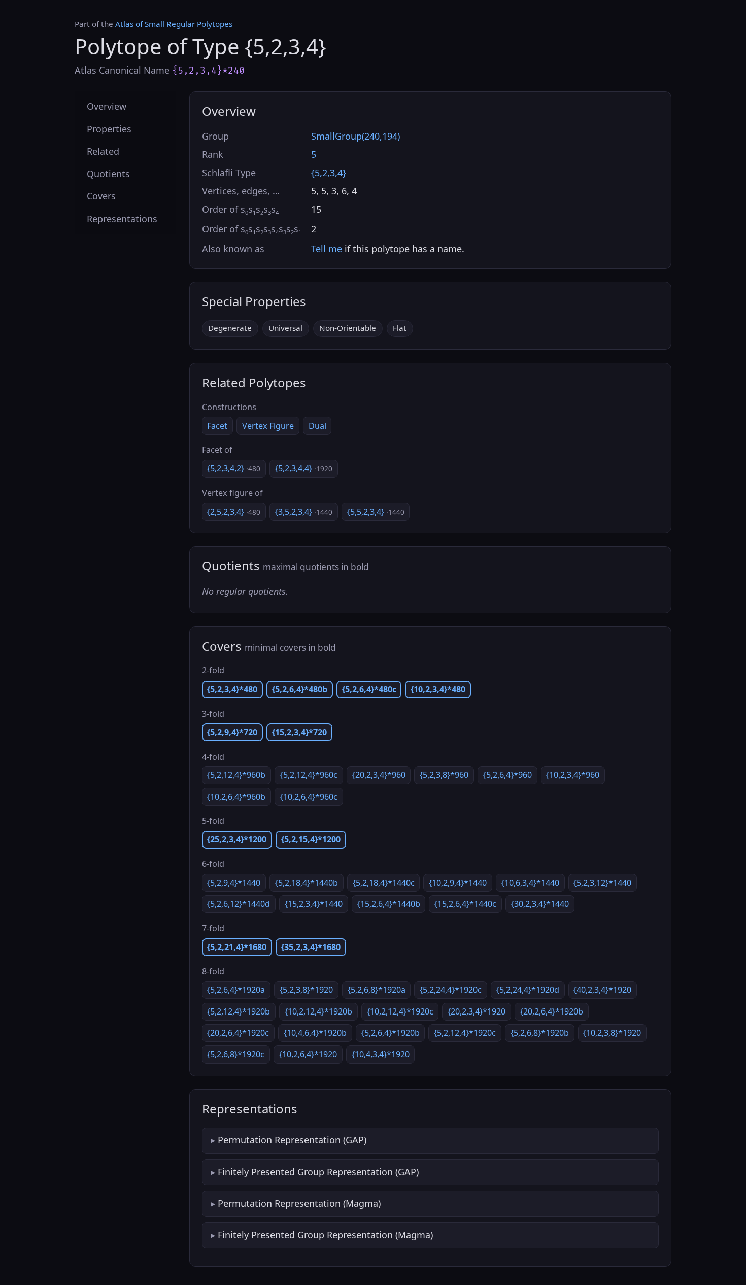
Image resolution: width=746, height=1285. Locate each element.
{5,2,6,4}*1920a (236, 989)
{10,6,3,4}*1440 (530, 882)
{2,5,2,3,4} (233, 511)
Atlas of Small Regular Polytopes (173, 24)
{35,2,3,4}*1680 (311, 947)
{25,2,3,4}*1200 (236, 839)
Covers (101, 196)
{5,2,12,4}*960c (308, 775)
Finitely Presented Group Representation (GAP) (318, 1172)
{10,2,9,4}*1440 (458, 882)
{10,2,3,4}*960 (572, 775)
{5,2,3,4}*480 (232, 689)
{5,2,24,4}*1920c (451, 989)
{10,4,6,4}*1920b (315, 1032)
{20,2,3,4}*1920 (476, 1011)
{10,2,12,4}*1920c (400, 1011)
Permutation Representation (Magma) (299, 1203)
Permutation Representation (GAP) (292, 1140)
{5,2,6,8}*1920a (376, 989)
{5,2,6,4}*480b (299, 689)
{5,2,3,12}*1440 (602, 882)
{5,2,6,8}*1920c (235, 1054)
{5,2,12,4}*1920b (238, 1011)
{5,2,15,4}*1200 (311, 839)
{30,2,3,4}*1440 (540, 903)
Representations (122, 218)
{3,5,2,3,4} (303, 511)
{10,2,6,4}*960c (308, 796)
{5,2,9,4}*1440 (233, 882)
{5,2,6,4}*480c (369, 689)
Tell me (326, 249)
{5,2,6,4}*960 (507, 775)
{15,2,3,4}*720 (299, 732)
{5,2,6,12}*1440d (238, 903)
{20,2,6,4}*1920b (551, 1011)
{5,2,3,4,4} (303, 468)
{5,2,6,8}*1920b (540, 1032)
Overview (106, 106)
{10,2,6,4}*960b (236, 796)
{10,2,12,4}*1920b (318, 1011)
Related (103, 151)
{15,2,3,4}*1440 (314, 903)
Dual (317, 425)
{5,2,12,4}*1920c (465, 1032)
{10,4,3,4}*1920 (381, 1054)
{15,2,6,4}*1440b (388, 903)
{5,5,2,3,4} (375, 511)
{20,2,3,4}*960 (378, 775)
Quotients (108, 173)
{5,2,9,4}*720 (232, 732)
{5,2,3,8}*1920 (306, 989)
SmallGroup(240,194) (355, 136)
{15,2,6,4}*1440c (465, 903)
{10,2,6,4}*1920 (308, 1054)
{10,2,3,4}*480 (438, 689)
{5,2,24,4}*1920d (527, 989)
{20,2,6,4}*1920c (238, 1032)
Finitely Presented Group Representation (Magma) (325, 1235)
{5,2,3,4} (328, 172)
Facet (217, 425)
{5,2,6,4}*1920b (390, 1032)
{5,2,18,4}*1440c (384, 882)
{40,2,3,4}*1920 (602, 989)
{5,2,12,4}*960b (236, 775)
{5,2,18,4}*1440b (306, 882)
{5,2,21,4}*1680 (236, 947)
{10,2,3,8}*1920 (612, 1032)
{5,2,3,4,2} (233, 468)
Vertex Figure (268, 425)
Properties (109, 128)
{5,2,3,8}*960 (444, 775)
